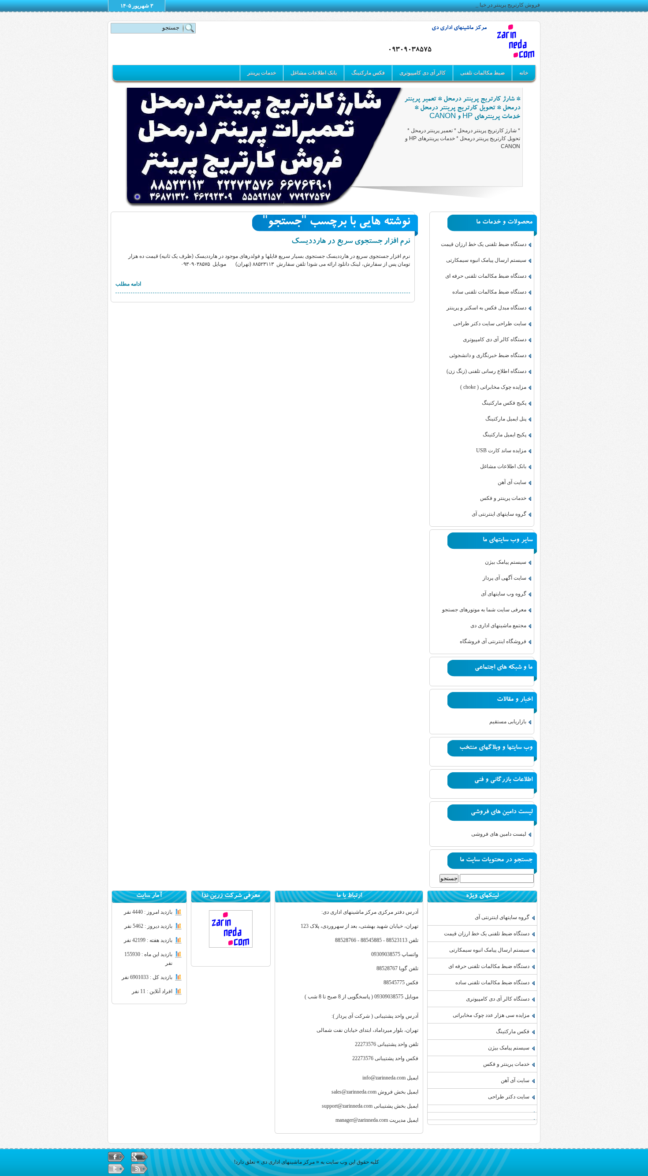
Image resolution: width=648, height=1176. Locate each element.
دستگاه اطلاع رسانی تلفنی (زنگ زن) (486, 371)
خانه (523, 73)
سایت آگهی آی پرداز (504, 578)
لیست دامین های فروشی (498, 834)
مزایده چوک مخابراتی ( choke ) (493, 387)
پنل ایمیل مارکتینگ (505, 419)
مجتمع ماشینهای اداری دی (498, 625)
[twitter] (116, 1169)
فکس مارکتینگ (368, 73)
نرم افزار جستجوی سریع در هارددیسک (350, 242)
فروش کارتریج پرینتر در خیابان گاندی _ (497, 5)
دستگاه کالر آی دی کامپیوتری (494, 339)
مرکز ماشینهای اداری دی (459, 28)
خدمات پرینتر (261, 73)
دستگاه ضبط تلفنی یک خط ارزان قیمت (483, 244)
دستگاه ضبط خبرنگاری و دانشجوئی (487, 355)
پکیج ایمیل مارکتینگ (504, 435)
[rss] (139, 1169)
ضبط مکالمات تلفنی (482, 73)
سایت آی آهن (512, 482)
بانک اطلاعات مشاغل (313, 73)
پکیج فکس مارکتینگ (504, 403)
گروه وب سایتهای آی (503, 594)
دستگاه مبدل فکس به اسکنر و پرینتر (486, 308)
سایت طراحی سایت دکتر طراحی (489, 323)
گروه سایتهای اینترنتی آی (499, 514)
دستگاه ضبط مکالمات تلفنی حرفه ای (485, 276)
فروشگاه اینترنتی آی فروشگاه (493, 641)
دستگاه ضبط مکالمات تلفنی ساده (489, 292)
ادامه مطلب (128, 284)
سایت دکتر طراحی (508, 1097)
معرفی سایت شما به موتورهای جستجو (484, 610)
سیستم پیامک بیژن (505, 562)
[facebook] (116, 1157)
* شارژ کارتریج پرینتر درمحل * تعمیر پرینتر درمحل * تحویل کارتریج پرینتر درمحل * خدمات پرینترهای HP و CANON (462, 108)
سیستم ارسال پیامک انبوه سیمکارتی (486, 260)
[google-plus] (139, 1157)
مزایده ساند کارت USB (501, 450)
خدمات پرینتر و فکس (503, 498)
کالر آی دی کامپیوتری (422, 73)
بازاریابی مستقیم (507, 721)
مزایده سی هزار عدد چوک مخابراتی (491, 1015)
